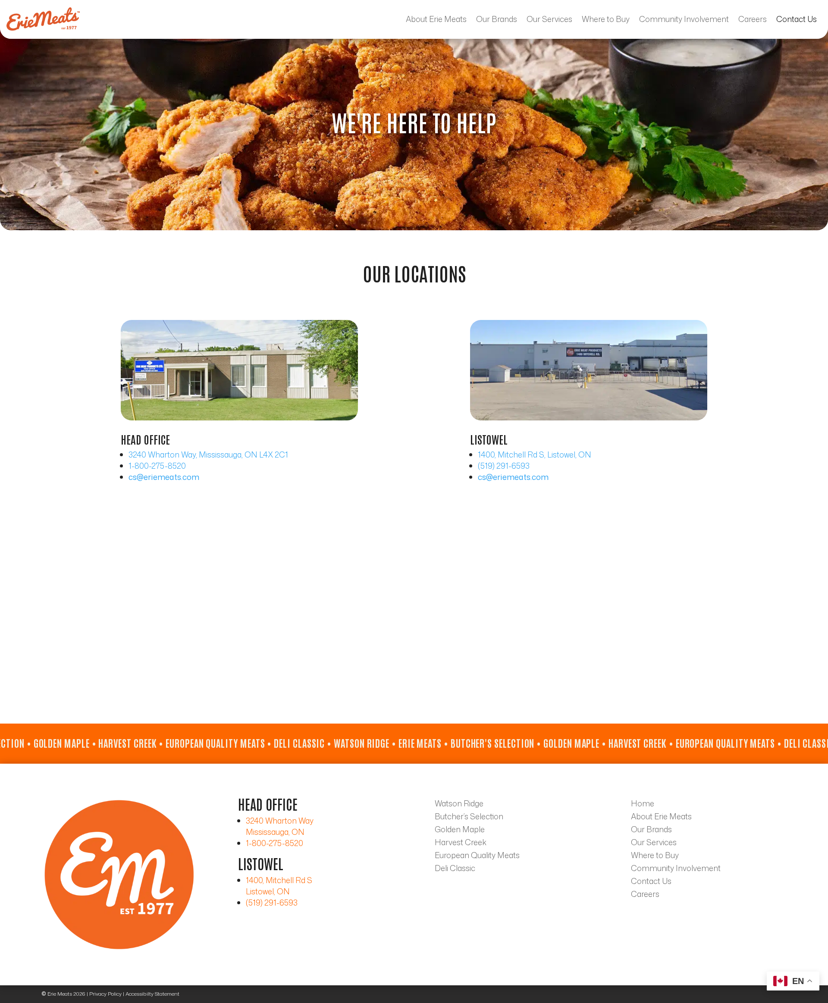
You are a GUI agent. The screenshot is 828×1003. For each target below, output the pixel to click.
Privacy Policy (105, 993)
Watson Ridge (459, 804)
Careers (752, 19)
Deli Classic (455, 869)
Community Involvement (684, 19)
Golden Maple (460, 830)
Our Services (549, 19)
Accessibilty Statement (152, 993)
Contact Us (796, 19)
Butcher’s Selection (469, 817)
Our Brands (496, 19)
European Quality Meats (477, 856)
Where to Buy (606, 19)
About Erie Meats (436, 19)
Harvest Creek (460, 843)
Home (642, 804)
